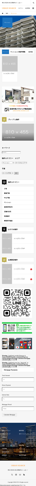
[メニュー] (33, 8)
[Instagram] (16, 475)
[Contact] (20, 475)
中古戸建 (7, 198)
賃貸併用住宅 (8, 207)
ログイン (20, 8)
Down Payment (6, 385)
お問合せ (4, 437)
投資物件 (7, 216)
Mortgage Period (7, 404)
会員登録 (27, 8)
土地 (5, 188)
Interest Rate (5, 395)
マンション (7, 202)
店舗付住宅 (7, 211)
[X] (12, 475)
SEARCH (33, 2)
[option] (18, 132)
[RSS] (24, 475)
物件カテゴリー (6, 430)
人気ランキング (6, 434)
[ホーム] (2, 13)
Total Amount (6, 375)
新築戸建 (7, 193)
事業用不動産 (8, 221)
